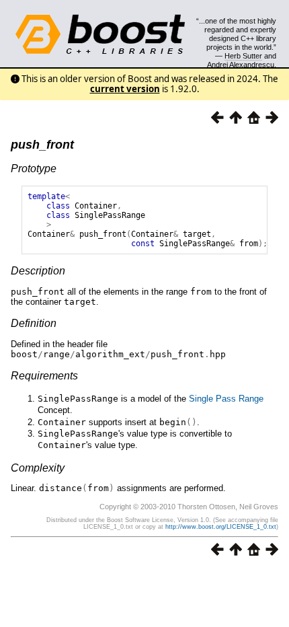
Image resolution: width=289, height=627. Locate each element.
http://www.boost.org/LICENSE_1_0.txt (220, 526)
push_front (42, 144)
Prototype (33, 168)
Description (38, 270)
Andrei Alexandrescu (240, 65)
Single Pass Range (226, 399)
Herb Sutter (243, 56)
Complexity (38, 468)
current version (125, 89)
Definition (33, 323)
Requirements (44, 375)
